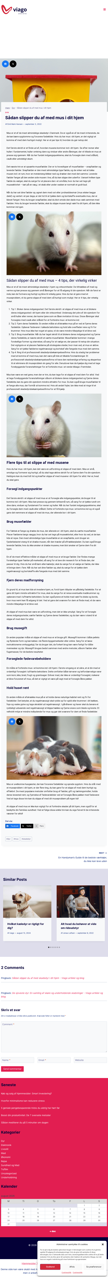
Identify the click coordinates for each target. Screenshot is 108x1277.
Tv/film (4, 1169)
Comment (8, 1024)
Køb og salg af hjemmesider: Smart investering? (26, 1093)
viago (12, 933)
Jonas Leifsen (69, 933)
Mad (3, 1153)
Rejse (4, 1161)
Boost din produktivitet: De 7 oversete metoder (26, 1115)
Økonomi (5, 1157)
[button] (102, 1244)
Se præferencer (93, 1266)
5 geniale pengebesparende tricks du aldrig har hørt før (30, 1108)
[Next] (100, 915)
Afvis (72, 1266)
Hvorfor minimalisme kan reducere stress (23, 1100)
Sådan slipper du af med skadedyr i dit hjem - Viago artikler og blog (48, 978)
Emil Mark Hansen (15, 124)
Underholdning (9, 1177)
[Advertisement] (54, 38)
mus (16, 839)
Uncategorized (9, 1173)
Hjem (7, 108)
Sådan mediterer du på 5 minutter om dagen (24, 1122)
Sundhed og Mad (10, 1165)
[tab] (48, 947)
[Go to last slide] (7, 915)
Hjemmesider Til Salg (33, 1263)
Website (79, 1060)
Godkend (50, 1266)
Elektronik (6, 1145)
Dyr (13, 108)
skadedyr (26, 839)
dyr (8, 839)
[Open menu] (104, 9)
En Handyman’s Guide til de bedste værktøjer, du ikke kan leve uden (82, 857)
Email (42, 1060)
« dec (53, 1231)
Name (6, 1060)
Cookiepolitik (66, 1272)
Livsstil (4, 1149)
